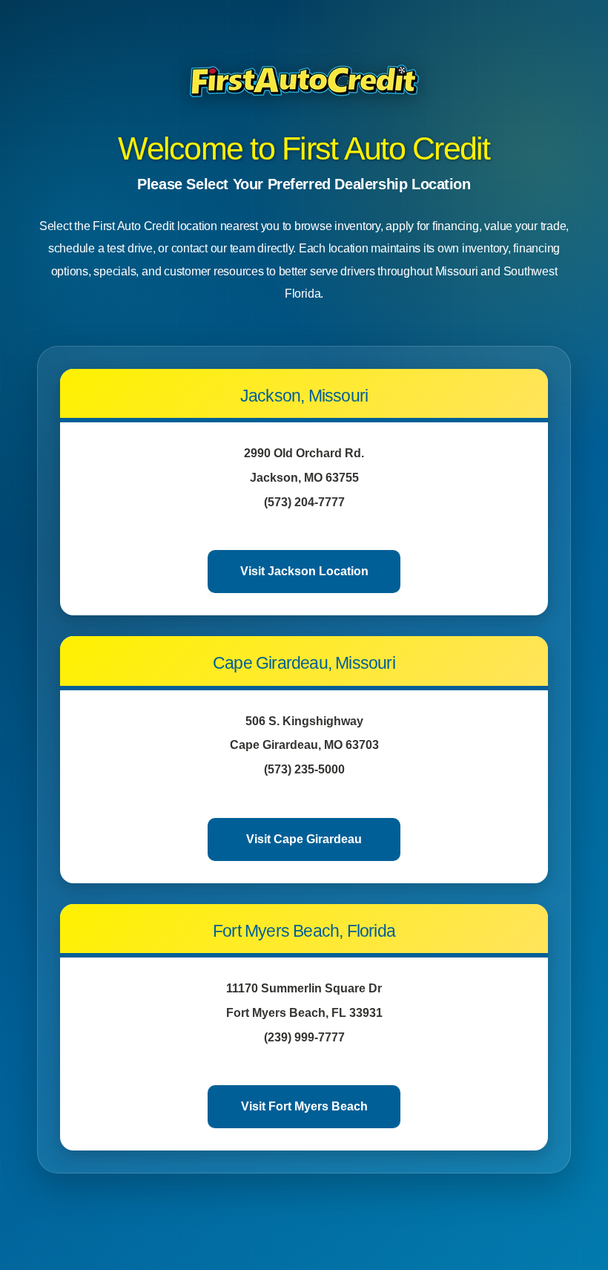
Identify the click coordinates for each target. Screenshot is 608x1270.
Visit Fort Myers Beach (304, 1106)
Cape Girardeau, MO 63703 (304, 745)
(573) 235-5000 (304, 769)
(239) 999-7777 (304, 1037)
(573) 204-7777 (304, 502)
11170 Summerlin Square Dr (304, 988)
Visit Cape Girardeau (304, 839)
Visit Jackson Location (304, 571)
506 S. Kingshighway (304, 721)
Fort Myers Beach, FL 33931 (304, 1012)
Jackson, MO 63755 (304, 477)
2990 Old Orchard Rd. (304, 453)
